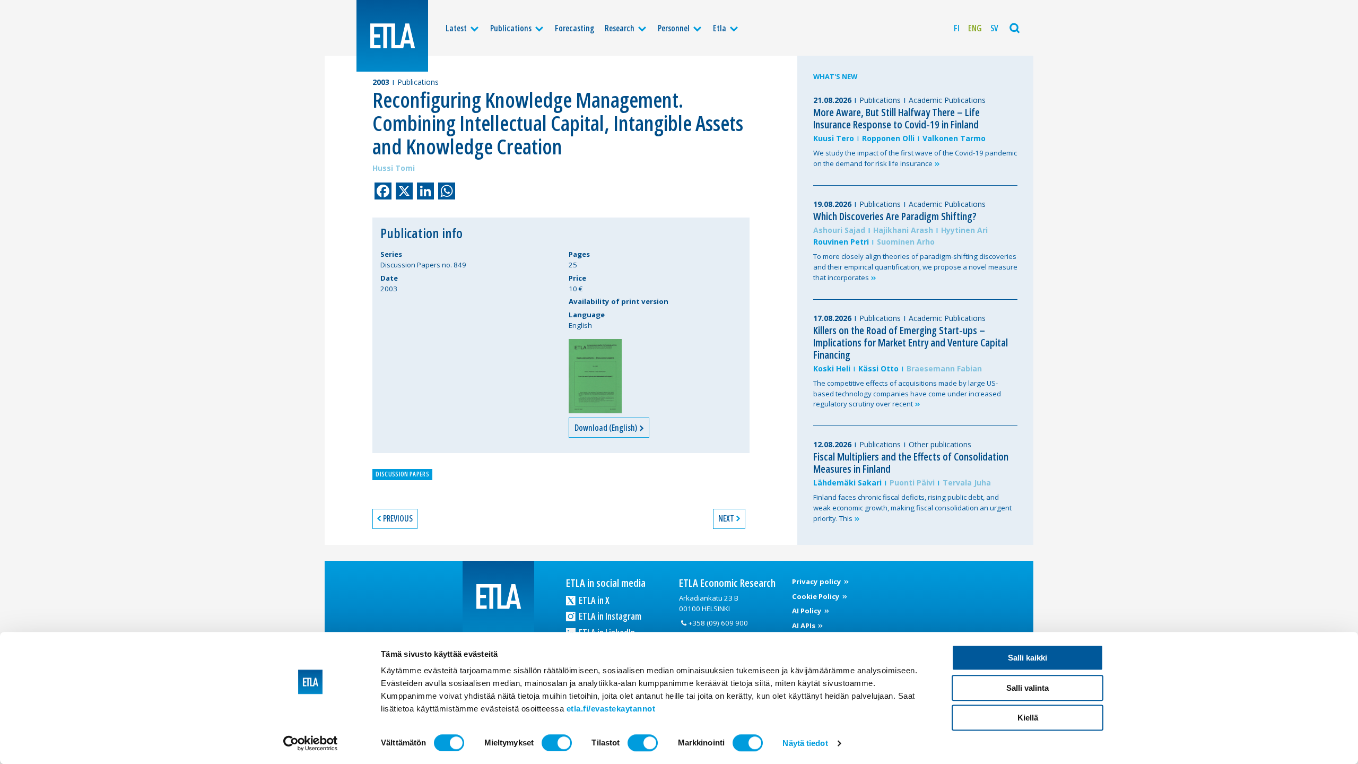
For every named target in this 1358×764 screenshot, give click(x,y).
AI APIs (804, 625)
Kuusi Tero (833, 138)
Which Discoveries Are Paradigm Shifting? (895, 216)
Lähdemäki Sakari (847, 483)
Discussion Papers (402, 474)
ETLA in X (593, 600)
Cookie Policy (816, 596)
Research (619, 28)
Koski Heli (831, 368)
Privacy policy (817, 581)
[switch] (557, 742)
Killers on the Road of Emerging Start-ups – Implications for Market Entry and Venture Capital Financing (910, 342)
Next (726, 518)
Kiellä (1027, 717)
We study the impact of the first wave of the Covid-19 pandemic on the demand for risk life (915, 158)
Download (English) (606, 427)
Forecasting (574, 28)
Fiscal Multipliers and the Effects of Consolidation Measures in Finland (910, 462)
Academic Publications (947, 100)
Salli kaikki (1027, 657)
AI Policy (807, 610)
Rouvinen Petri (841, 242)
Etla (719, 28)
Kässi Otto (878, 368)
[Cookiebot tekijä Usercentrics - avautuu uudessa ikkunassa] (310, 743)
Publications (511, 28)
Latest (456, 28)
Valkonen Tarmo (954, 138)
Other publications (940, 444)
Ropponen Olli (888, 138)
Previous (398, 518)
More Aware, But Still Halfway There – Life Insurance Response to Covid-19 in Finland (896, 118)
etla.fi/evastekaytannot (611, 708)
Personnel (674, 28)
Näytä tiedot (805, 743)
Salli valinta (1027, 687)
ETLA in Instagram (609, 616)
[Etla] (392, 36)
